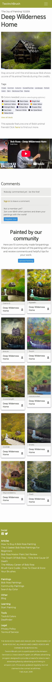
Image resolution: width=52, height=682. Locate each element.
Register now (10, 219)
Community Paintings (12, 586)
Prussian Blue (36, 107)
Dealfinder (7, 619)
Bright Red (36, 101)
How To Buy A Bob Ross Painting (18, 544)
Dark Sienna (24, 104)
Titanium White (21, 110)
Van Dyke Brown (36, 110)
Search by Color (9, 589)
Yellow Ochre (8, 113)
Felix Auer (23, 672)
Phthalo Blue (23, 107)
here (17, 127)
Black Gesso (23, 101)
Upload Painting (26, 261)
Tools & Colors (8, 616)
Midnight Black (9, 107)
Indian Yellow (37, 104)
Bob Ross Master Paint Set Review (19, 554)
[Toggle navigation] (46, 4)
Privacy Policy (8, 629)
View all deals (7, 117)
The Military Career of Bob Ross (17, 564)
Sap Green (7, 110)
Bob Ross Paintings (11, 582)
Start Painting (8, 607)
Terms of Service (10, 632)
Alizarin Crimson (10, 101)
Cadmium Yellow (10, 104)
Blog (3, 598)
